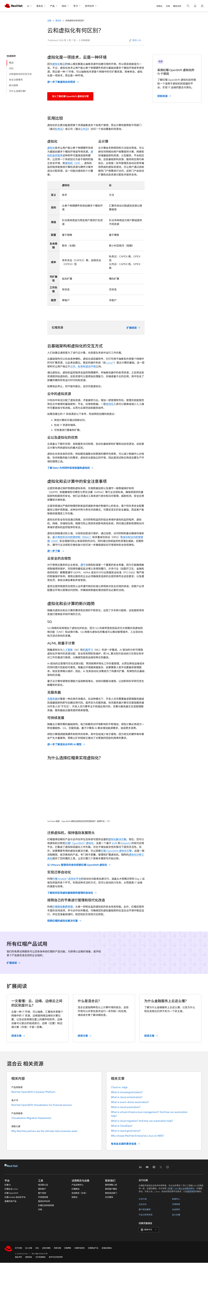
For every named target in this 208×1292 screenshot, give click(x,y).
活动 (37, 1248)
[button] (136, 40)
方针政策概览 (40, 1257)
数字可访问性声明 (56, 1257)
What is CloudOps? (121, 1125)
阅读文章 (16, 1035)
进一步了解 (53, 551)
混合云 (58, 20)
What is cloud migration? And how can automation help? (142, 1120)
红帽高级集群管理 (62, 906)
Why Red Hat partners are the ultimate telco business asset (44, 1131)
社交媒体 (109, 1197)
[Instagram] (167, 1168)
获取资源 (162, 96)
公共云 (84, 129)
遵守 (82, 564)
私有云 (59, 129)
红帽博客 (67, 1248)
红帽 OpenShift (11, 1193)
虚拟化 (56, 64)
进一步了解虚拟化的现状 (61, 82)
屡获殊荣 (191, 1191)
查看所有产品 (10, 1201)
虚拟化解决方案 (117, 839)
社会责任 (176, 1209)
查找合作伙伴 (44, 1201)
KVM (114, 843)
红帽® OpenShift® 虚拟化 (79, 843)
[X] (160, 1168)
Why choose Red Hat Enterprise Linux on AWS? (137, 1135)
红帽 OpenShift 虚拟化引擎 (116, 850)
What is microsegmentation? (126, 1092)
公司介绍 (143, 1199)
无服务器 (52, 698)
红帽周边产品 (93, 1248)
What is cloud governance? (126, 1130)
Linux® (110, 362)
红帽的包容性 (79, 1248)
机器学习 (88, 649)
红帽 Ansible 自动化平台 (15, 1197)
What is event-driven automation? (130, 1102)
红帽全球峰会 (107, 1248)
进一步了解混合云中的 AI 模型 (64, 744)
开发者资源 (43, 1197)
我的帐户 (42, 1189)
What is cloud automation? (125, 1107)
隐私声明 (18, 1257)
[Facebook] (154, 1168)
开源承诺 (176, 1204)
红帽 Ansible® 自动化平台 (66, 878)
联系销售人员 (111, 1185)
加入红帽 (176, 1214)
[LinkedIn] (140, 1168)
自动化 (109, 404)
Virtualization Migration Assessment (31, 1118)
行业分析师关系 (146, 1214)
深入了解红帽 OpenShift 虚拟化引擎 (70, 96)
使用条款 (28, 1257)
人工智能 (68, 649)
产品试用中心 (77, 1185)
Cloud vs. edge (119, 1087)
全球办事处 (46, 1248)
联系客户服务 (111, 1189)
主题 (49, 20)
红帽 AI (8, 1185)
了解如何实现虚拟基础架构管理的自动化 (70, 892)
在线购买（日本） (79, 1193)
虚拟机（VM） (73, 163)
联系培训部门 (111, 1193)
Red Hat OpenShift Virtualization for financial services (41, 1105)
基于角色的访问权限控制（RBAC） (72, 537)
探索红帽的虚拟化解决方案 (62, 920)
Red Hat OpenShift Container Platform (33, 1091)
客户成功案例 (145, 1209)
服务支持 (177, 6)
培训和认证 (43, 1185)
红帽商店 (76, 1189)
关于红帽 (18, 1248)
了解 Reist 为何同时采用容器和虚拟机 (68, 467)
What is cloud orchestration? (126, 1097)
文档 (168, 6)
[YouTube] (147, 1168)
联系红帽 (57, 1248)
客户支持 (42, 1193)
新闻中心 (176, 1199)
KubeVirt (126, 843)
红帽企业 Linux (11, 1189)
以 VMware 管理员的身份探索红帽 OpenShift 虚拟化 (77, 864)
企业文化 (143, 1204)
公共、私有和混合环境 (83, 366)
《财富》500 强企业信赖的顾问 (180, 1188)
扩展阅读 (131, 327)
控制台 (159, 6)
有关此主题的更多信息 (123, 1143)
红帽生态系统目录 (46, 1205)
